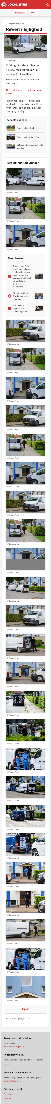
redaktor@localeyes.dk (14, 1046)
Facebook (8, 1094)
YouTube (7, 1098)
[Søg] (47, 5)
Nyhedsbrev (19, 13)
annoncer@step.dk (12, 1081)
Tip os (34, 13)
